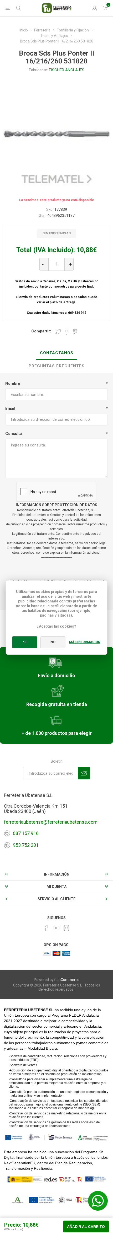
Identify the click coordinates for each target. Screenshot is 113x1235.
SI (25, 642)
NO (52, 642)
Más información (84, 642)
